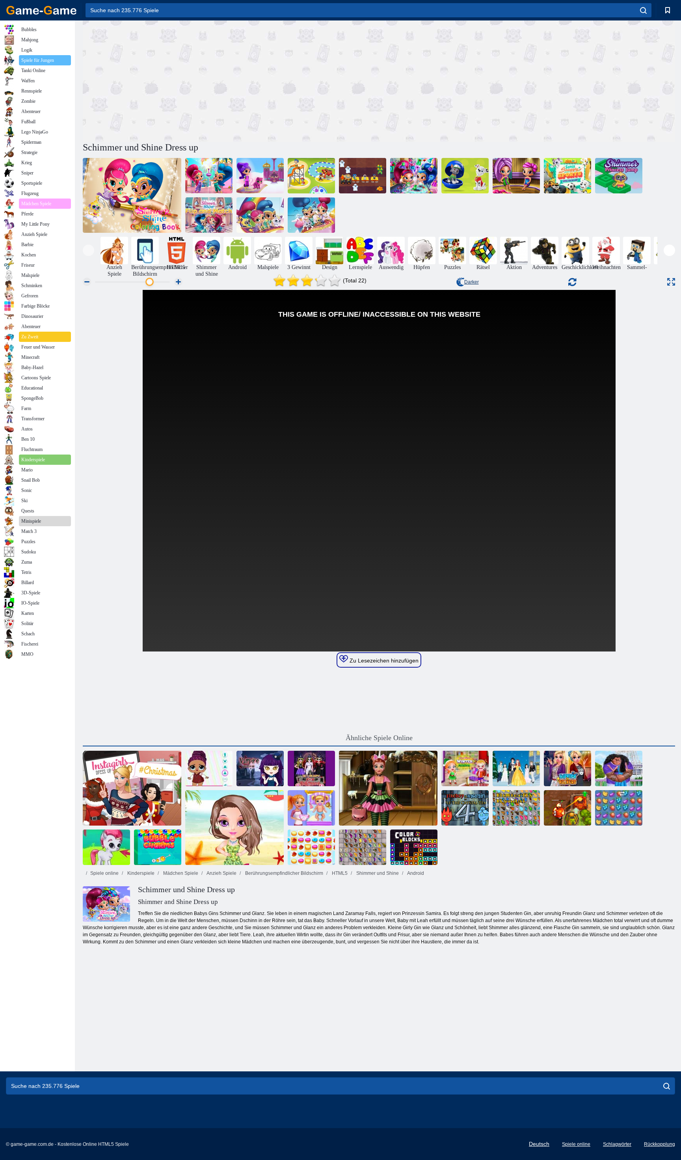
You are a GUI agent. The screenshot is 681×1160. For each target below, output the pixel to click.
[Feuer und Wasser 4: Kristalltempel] (465, 808)
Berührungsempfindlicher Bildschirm (283, 873)
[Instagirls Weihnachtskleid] (132, 788)
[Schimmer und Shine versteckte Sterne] (209, 175)
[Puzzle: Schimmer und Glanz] (311, 215)
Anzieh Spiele (221, 873)
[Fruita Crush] (618, 808)
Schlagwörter (617, 1144)
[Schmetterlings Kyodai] (516, 808)
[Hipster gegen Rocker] (567, 768)
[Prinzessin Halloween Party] (388, 788)
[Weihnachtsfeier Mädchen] (516, 768)
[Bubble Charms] (157, 847)
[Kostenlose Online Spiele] (41, 10)
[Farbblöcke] (413, 847)
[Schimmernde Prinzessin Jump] (618, 175)
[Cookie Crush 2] (311, 847)
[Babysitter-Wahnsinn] (311, 808)
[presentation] (88, 250)
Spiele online (104, 873)
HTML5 (339, 873)
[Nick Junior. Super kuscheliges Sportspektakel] (567, 175)
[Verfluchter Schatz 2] (567, 808)
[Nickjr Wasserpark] (311, 175)
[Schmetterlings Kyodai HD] (362, 847)
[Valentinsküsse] (618, 768)
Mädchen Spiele (180, 873)
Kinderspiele (140, 873)
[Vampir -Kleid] (260, 768)
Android (415, 873)
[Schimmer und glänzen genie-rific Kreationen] (260, 175)
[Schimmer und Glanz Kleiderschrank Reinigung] (413, 175)
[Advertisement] (231, 80)
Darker (471, 282)
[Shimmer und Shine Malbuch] (132, 195)
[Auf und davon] (260, 215)
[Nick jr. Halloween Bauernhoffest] (362, 175)
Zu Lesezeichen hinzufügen (383, 660)
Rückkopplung (659, 1144)
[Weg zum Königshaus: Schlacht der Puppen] (209, 768)
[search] (643, 10)
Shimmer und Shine (377, 873)
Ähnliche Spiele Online (379, 738)
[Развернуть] (671, 282)
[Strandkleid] (234, 827)
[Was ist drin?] (465, 175)
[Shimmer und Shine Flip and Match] (209, 215)
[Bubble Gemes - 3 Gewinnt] (106, 847)
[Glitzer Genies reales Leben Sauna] (516, 175)
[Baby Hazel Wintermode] (465, 768)
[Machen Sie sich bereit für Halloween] (311, 768)
